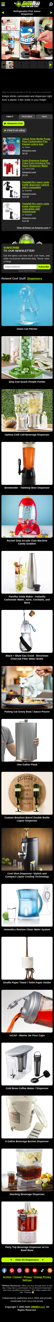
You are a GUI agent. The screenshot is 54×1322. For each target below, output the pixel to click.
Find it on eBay (14, 130)
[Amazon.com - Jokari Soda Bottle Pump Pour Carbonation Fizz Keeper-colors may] (11, 146)
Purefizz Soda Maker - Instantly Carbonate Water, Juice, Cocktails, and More (27, 599)
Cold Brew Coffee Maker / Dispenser (27, 1088)
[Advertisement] (27, 79)
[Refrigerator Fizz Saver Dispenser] (9, 65)
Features (27, 117)
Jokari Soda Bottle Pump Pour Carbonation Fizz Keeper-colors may (36, 141)
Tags (44, 117)
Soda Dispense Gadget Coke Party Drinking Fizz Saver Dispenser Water (36, 163)
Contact (17, 1277)
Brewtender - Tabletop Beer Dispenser (27, 487)
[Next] (50, 65)
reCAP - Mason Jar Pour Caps (27, 1035)
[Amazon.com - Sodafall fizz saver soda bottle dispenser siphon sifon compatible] (11, 189)
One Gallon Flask (27, 764)
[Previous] (3, 65)
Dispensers (34, 278)
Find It (9, 117)
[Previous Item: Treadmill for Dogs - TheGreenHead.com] (3, 12)
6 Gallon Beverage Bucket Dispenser (27, 1141)
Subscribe (43, 267)
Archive (7, 1277)
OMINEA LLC (38, 1307)
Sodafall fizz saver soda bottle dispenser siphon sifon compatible (35, 185)
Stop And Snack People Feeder (27, 381)
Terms (25, 271)
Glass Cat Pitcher (27, 329)
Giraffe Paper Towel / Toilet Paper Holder (27, 982)
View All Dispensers (27, 1259)
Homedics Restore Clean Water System (27, 929)
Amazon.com (13, 123)
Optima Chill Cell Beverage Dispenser (27, 434)
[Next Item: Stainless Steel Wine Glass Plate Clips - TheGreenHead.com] (50, 12)
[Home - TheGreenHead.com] (27, 4)
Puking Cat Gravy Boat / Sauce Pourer (27, 711)
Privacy (32, 271)
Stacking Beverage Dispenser (27, 1194)
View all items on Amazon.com (32, 228)
